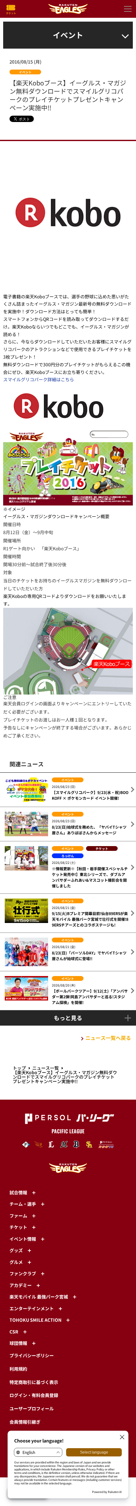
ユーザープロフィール (31, 1408)
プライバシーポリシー (31, 1355)
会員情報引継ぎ (24, 1422)
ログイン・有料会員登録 (33, 1395)
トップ (19, 1068)
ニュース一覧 (45, 1068)
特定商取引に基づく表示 (33, 1382)
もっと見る (68, 1018)
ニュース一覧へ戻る (108, 1037)
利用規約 (18, 1369)
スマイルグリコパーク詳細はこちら (38, 379)
